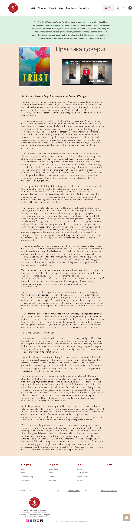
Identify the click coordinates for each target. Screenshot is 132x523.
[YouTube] (38, 521)
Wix (86, 521)
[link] (119, 8)
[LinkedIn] (34, 521)
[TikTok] (41, 521)
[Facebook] (31, 521)
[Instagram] (27, 521)
